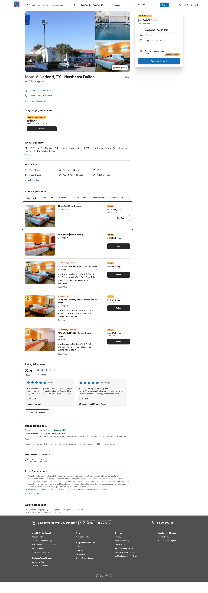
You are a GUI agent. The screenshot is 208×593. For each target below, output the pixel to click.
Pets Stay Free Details (124, 548)
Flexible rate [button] (63, 198)
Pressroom (80, 554)
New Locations (38, 548)
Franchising (80, 550)
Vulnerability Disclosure (124, 552)
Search (165, 5)
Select (42, 129)
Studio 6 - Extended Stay (42, 541)
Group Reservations (40, 566)
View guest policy (32, 493)
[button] (77, 90)
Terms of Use (120, 545)
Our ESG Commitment (84, 558)
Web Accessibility (122, 541)
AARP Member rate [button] (98, 198)
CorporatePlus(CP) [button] (117, 198)
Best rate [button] (30, 198)
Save (127, 77)
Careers (79, 546)
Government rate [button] (79, 198)
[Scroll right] (128, 198)
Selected (120, 218)
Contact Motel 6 (82, 537)
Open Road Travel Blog (41, 552)
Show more (31, 398)
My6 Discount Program (167, 541)
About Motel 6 (37, 537)
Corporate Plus (38, 562)
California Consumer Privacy (126, 556)
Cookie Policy (163, 537)
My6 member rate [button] (46, 198)
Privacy (118, 537)
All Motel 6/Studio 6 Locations (44, 545)
